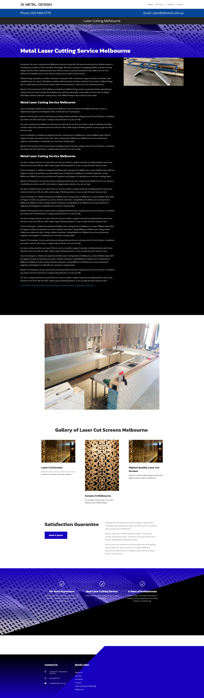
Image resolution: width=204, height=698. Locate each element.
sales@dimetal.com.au (168, 13)
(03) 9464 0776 (41, 13)
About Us (78, 672)
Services (159, 4)
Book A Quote (56, 535)
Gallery (171, 4)
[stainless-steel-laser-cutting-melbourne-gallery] (102, 409)
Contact (180, 4)
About (150, 4)
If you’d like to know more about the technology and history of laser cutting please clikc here (57, 285)
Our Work (79, 679)
